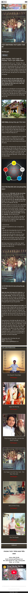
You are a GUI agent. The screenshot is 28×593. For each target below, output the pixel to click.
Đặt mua (5, 55)
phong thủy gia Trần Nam (17, 122)
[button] (24, 13)
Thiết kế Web (12, 592)
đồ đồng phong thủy (6, 586)
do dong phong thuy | (14, 586)
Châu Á (16, 592)
